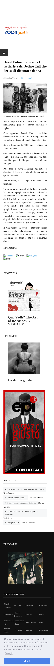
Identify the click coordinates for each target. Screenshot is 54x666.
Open (41, 614)
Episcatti (18, 630)
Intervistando (30, 622)
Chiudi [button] (27, 661)
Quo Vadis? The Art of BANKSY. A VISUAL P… (23, 320)
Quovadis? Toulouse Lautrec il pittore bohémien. (21, 512)
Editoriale (43, 606)
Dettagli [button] (9, 653)
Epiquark (29, 606)
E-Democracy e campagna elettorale (21, 503)
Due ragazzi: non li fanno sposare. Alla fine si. (25, 489)
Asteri (41, 622)
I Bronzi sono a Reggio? (16, 498)
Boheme (28, 630)
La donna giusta (20, 380)
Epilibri (28, 614)
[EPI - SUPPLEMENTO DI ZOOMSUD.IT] (27, 11)
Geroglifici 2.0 (13, 523)
